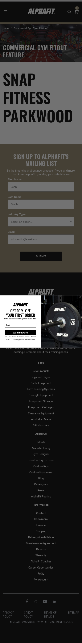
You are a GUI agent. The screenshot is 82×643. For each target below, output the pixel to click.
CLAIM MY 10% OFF (20, 332)
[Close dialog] (80, 297)
